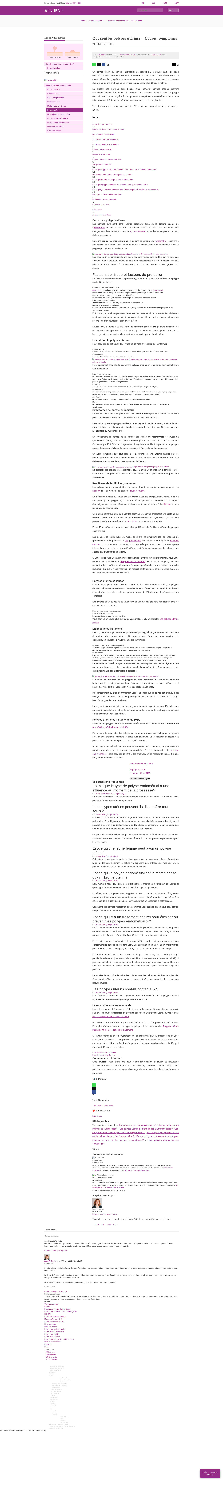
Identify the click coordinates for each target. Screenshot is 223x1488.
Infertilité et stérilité (96, 21)
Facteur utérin (136, 21)
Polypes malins (53, 68)
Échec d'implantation (55, 98)
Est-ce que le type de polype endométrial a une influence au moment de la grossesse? (124, 170)
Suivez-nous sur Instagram (140, 779)
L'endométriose (53, 93)
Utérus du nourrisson (56, 127)
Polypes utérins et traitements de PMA (106, 159)
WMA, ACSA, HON (73, 3)
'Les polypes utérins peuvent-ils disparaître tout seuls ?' (146, 1129)
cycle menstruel (138, 231)
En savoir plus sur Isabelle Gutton (105, 1214)
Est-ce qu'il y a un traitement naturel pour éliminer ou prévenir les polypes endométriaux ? (125, 190)
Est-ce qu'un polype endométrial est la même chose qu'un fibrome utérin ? (120, 185)
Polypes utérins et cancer (102, 149)
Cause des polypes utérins (102, 124)
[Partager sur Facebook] (103, 64)
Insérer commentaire (52, 1294)
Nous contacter (50, 1324)
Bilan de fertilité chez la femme (104, 1052)
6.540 (164, 3)
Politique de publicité (52, 1337)
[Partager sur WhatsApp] (94, 64)
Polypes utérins (53, 110)
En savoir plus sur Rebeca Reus (137, 1170)
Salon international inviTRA (54, 1322)
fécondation (132, 521)
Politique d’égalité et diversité (55, 1317)
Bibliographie (97, 210)
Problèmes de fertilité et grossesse (105, 144)
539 (153, 3)
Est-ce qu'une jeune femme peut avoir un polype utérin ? (113, 180)
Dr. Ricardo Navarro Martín (127, 54)
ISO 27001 (48, 1314)
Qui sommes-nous (51, 1304)
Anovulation (97, 290)
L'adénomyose (53, 102)
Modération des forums (53, 1342)
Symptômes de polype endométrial (105, 139)
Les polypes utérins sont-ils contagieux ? (107, 195)
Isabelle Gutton (155, 54)
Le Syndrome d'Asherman (58, 122)
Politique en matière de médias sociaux (59, 1339)
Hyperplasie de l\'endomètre (58, 114)
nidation (96, 491)
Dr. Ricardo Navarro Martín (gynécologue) (110, 794)
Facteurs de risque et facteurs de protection (108, 129)
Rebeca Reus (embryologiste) (106, 814)
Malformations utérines (56, 106)
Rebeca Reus (101, 54)
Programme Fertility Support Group (57, 1309)
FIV (126, 540)
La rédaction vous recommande (104, 200)
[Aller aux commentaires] (174, 64)
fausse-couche (137, 491)
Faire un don (97, 1116)
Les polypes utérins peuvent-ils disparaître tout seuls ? (112, 175)
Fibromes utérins (54, 131)
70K (142, 3)
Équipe (47, 1307)
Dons (46, 1347)
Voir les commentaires (103, 1105)
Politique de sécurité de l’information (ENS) (60, 1312)
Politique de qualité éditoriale (55, 1329)
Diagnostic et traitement (101, 154)
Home (83, 21)
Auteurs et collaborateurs (101, 215)
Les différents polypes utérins (103, 134)
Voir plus (95, 1149)
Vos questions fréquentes (101, 164)
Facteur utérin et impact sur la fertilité (110, 1016)
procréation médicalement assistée (110, 727)
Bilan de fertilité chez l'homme (103, 1055)
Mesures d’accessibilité (53, 1319)
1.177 (176, 3)
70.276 (96, 1225)
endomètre (99, 227)
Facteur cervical (53, 89)
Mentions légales (50, 1327)
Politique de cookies (51, 1334)
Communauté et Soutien (101, 205)
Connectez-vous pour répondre (55, 1251)
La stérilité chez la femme (117, 21)
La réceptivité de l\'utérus (57, 118)
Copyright (47, 1344)
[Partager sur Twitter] (99, 64)
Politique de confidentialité (54, 1332)
